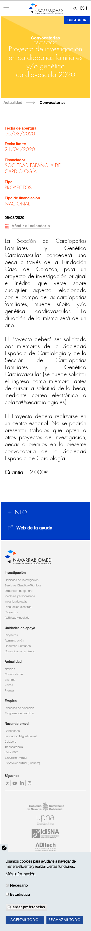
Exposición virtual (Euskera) (22, 763)
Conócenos (12, 731)
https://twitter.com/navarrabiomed (7, 783)
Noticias (10, 669)
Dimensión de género (18, 590)
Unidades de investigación (21, 580)
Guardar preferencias (26, 907)
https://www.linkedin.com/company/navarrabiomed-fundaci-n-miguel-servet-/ (22, 783)
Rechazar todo (65, 920)
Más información (20, 874)
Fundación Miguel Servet (21, 736)
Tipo (9, 182)
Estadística (20, 894)
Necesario (19, 885)
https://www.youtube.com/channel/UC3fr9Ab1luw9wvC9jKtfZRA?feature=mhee (15, 783)
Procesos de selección (19, 708)
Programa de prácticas (20, 713)
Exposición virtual (16, 757)
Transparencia (14, 747)
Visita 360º (11, 752)
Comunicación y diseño (20, 651)
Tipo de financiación (22, 198)
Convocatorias (53, 103)
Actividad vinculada (17, 617)
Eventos (10, 679)
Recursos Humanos (18, 646)
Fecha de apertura (20, 128)
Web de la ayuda (34, 528)
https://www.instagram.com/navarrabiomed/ (30, 783)
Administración (14, 640)
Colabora (76, 20)
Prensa (9, 690)
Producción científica (18, 607)
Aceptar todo (24, 920)
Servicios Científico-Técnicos (23, 585)
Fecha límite (15, 144)
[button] (6, 9)
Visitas (9, 685)
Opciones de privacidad (4, 848)
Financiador (15, 160)
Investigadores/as (16, 601)
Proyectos (11, 612)
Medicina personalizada (20, 596)
